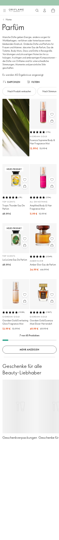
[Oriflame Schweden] (16, 10)
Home (9, 19)
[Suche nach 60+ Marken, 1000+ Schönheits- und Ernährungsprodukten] (37, 10)
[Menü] (4, 11)
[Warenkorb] (53, 10)
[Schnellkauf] (52, 121)
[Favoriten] (52, 114)
